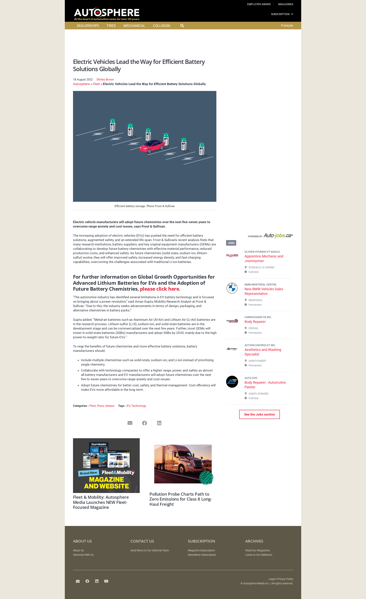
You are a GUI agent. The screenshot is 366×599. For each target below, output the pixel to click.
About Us (78, 550)
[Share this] (144, 423)
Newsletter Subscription (202, 554)
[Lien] (259, 236)
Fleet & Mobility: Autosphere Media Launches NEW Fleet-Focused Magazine (101, 502)
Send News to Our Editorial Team (149, 550)
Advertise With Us (83, 554)
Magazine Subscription (201, 550)
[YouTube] (106, 581)
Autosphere (81, 84)
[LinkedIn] (97, 581)
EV (128, 406)
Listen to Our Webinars (258, 554)
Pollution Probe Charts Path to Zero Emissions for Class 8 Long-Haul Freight (180, 499)
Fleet (96, 84)
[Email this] (130, 423)
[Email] (78, 581)
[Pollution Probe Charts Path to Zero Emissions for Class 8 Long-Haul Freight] (182, 464)
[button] (292, 14)
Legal (272, 579)
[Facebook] (87, 581)
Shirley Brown (105, 79)
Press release (105, 406)
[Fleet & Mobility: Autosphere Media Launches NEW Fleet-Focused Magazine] (106, 465)
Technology (138, 406)
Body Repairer (255, 322)
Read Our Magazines (257, 550)
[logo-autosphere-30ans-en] (106, 14)
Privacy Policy (285, 579)
